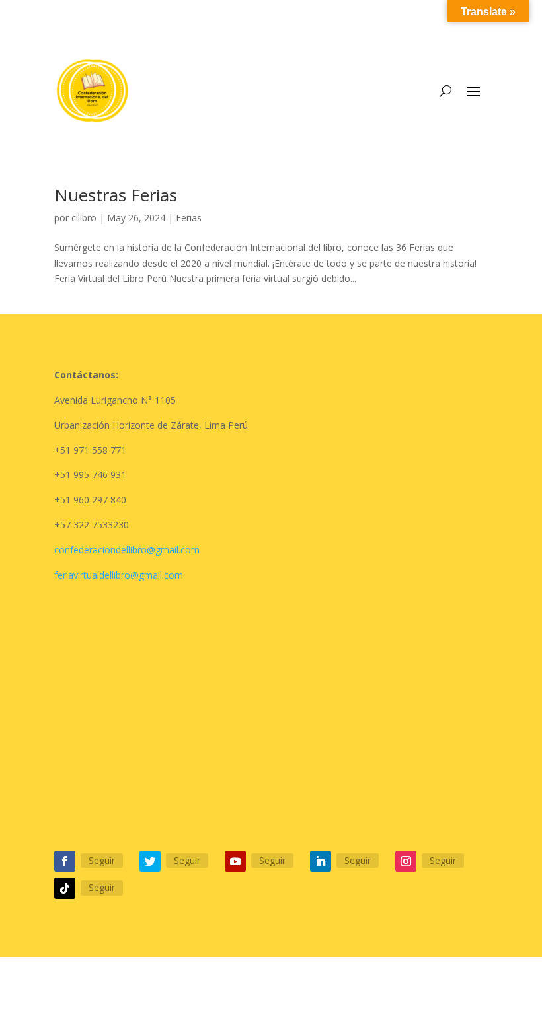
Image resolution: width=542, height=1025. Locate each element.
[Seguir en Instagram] (405, 861)
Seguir (102, 860)
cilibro (84, 217)
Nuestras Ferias (115, 195)
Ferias (189, 217)
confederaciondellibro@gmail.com (127, 550)
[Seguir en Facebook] (64, 861)
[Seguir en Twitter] (150, 861)
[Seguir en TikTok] (64, 888)
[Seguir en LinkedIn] (320, 861)
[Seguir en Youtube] (235, 861)
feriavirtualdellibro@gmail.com (118, 575)
